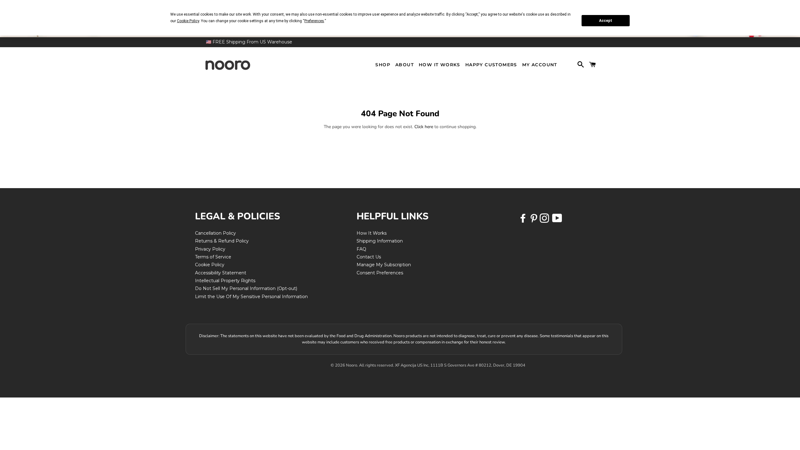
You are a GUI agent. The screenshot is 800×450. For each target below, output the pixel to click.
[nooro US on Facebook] (523, 220)
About (404, 65)
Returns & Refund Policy (222, 241)
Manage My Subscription (384, 265)
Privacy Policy (210, 249)
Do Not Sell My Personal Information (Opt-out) (246, 288)
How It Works (439, 65)
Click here (423, 127)
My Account (539, 65)
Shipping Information (380, 241)
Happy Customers (491, 65)
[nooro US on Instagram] (545, 220)
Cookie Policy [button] (188, 21)
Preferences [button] (314, 21)
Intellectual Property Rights (225, 280)
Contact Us (369, 257)
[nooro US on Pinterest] (534, 220)
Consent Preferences (380, 273)
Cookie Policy (209, 265)
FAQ (361, 249)
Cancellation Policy (215, 233)
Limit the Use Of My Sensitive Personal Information (251, 296)
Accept (605, 20)
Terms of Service (213, 257)
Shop (382, 65)
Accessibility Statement (220, 273)
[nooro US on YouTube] (556, 220)
